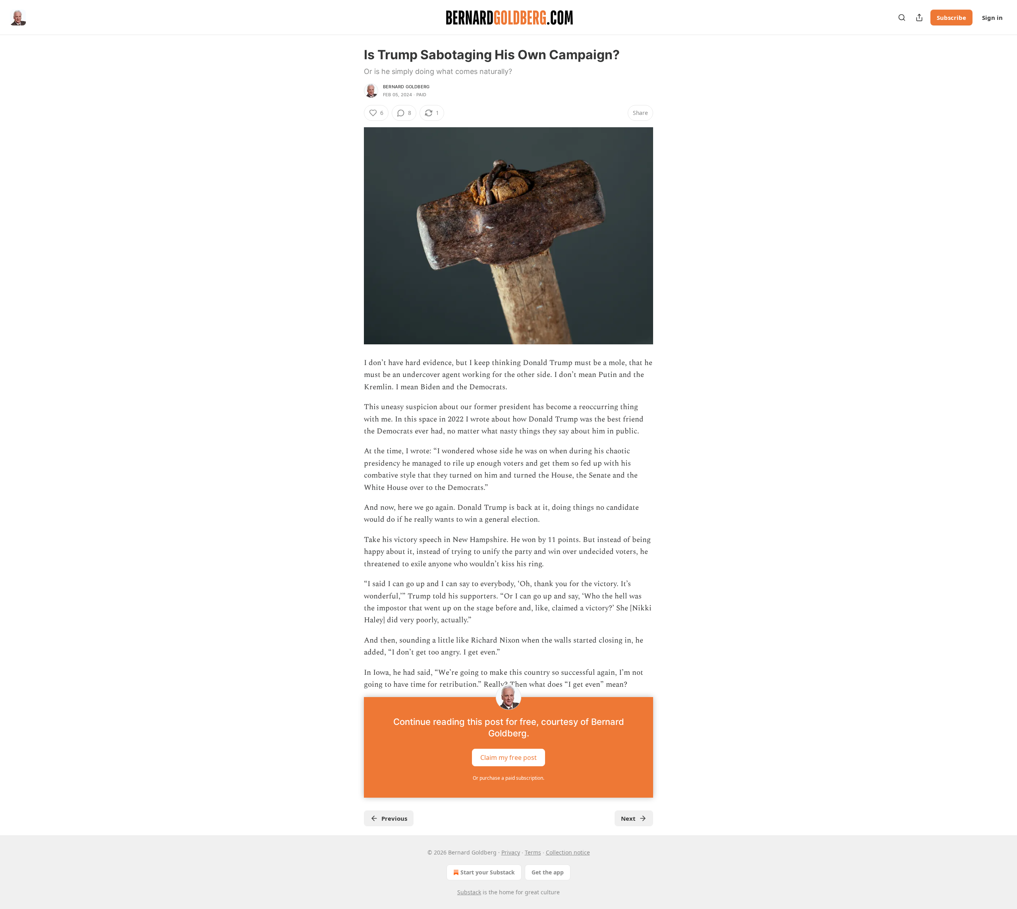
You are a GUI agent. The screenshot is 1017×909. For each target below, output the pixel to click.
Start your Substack (487, 872)
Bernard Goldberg (406, 86)
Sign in (992, 17)
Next (628, 818)
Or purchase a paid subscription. (508, 778)
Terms (533, 852)
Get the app (548, 872)
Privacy (510, 852)
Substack (469, 892)
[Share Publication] (919, 17)
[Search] (902, 17)
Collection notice (568, 852)
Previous (394, 818)
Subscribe (951, 17)
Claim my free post (508, 757)
